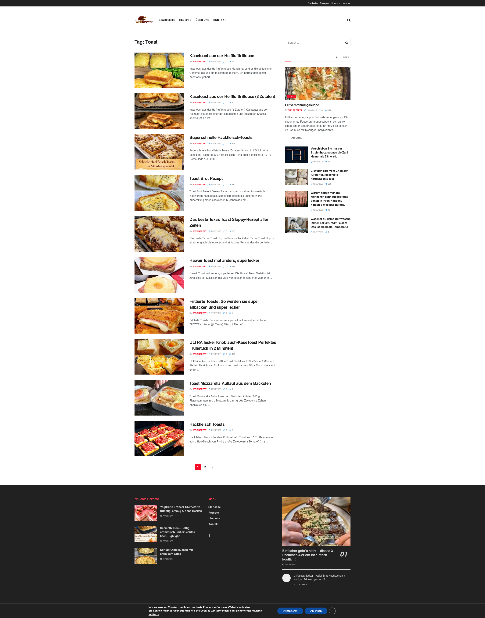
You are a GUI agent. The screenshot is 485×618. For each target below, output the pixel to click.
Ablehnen (316, 611)
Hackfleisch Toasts (207, 424)
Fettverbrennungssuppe (302, 105)
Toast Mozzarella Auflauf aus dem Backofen (230, 383)
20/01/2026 (215, 143)
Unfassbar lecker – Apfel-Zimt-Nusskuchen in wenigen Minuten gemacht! (320, 577)
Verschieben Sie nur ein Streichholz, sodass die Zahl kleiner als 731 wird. (329, 152)
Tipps (346, 57)
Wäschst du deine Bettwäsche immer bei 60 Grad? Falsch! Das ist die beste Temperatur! (330, 223)
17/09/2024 (215, 266)
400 (233, 354)
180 (233, 61)
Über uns (335, 3)
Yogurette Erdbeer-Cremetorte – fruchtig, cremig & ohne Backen (181, 509)
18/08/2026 (317, 161)
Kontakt (346, 3)
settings (154, 614)
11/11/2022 (215, 429)
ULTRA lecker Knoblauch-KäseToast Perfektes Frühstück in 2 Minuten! (232, 345)
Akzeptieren (290, 611)
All (338, 57)
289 (233, 143)
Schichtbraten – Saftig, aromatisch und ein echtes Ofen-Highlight (177, 532)
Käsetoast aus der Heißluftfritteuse (221, 55)
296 (329, 183)
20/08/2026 (311, 110)
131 (329, 161)
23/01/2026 (215, 102)
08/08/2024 (215, 312)
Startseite (313, 3)
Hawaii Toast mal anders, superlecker (224, 260)
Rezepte (324, 3)
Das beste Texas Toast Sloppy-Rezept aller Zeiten (228, 222)
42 (328, 209)
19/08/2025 (215, 231)
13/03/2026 (215, 61)
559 (329, 110)
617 (233, 266)
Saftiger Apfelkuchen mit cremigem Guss (176, 552)
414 (233, 184)
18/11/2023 (215, 353)
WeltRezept (200, 61)
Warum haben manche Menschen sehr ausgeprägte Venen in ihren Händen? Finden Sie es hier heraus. (329, 199)
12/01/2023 (215, 388)
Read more (295, 137)
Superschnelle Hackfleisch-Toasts (221, 137)
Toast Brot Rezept (206, 178)
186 (233, 231)
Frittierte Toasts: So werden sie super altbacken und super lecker (224, 304)
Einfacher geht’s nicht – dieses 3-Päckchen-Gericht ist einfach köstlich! (308, 555)
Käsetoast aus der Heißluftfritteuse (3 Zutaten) (232, 96)
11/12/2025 (215, 184)
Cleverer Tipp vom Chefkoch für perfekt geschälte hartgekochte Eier (329, 174)
